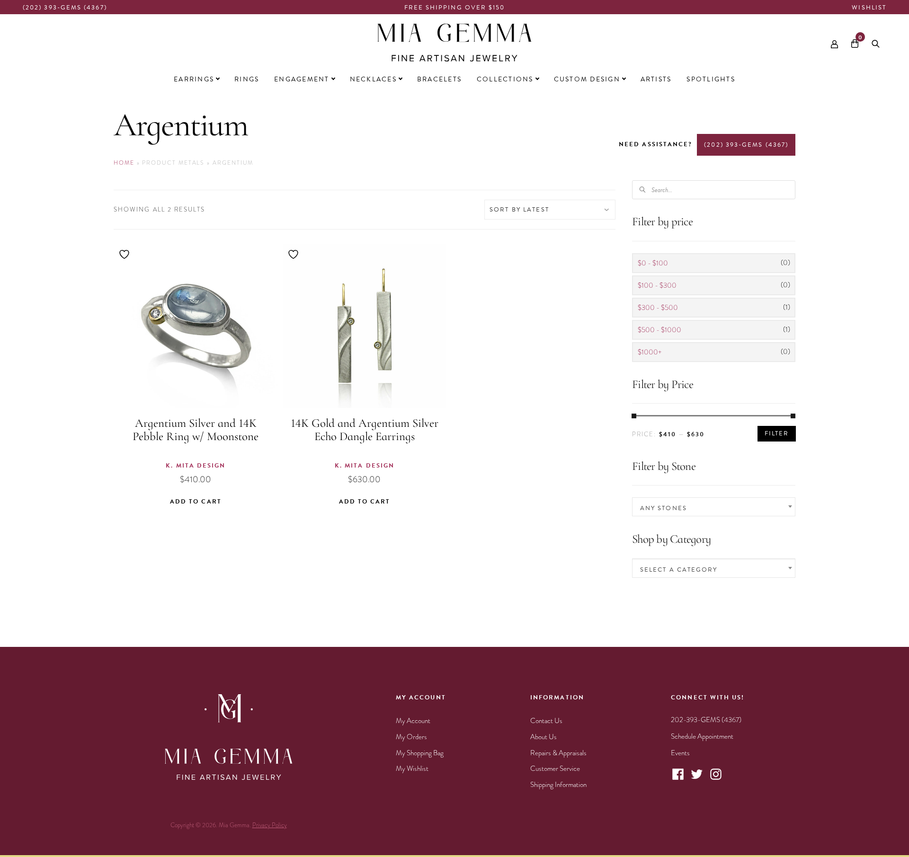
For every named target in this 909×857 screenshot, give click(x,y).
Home (124, 163)
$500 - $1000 (659, 330)
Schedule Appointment (702, 736)
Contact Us (546, 720)
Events (680, 753)
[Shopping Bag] (854, 42)
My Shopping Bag (420, 753)
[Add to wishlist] (125, 254)
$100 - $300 (657, 285)
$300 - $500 (658, 307)
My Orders (411, 737)
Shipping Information (558, 784)
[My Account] (834, 42)
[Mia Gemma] (454, 42)
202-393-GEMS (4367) (706, 719)
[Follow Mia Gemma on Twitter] (697, 779)
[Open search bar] (876, 42)
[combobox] (713, 506)
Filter (777, 433)
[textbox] (714, 508)
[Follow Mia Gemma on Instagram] (716, 779)
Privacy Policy (269, 825)
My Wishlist (412, 768)
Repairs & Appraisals (558, 753)
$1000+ (650, 352)
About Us (543, 737)
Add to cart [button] (196, 501)
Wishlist (869, 7)
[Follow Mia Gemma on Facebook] (678, 779)
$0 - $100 (653, 263)
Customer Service (555, 768)
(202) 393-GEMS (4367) (65, 7)
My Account (413, 720)
